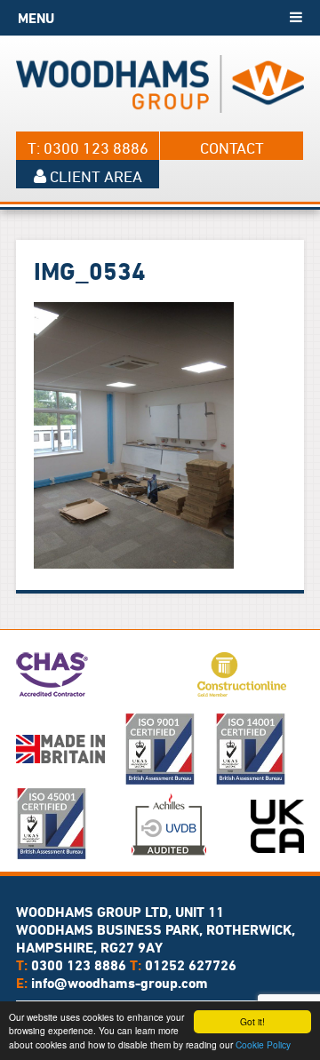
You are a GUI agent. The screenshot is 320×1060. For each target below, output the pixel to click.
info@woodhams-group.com (119, 983)
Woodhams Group (160, 83)
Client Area (94, 176)
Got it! (252, 1021)
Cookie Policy (263, 1044)
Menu (36, 18)
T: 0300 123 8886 (88, 147)
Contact (232, 147)
